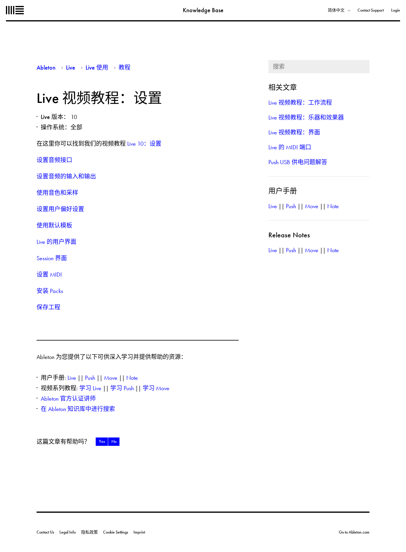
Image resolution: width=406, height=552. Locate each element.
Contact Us (45, 532)
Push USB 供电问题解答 (297, 162)
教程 (124, 67)
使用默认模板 (54, 225)
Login (395, 10)
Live (70, 67)
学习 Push (122, 388)
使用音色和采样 (57, 193)
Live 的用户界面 (56, 242)
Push (90, 378)
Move (110, 378)
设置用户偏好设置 (60, 209)
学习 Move (156, 388)
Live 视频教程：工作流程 (300, 102)
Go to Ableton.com (354, 532)
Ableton (15, 10)
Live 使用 (97, 67)
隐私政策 (89, 532)
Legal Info (67, 532)
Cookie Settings (115, 532)
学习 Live (90, 388)
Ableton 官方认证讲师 (68, 398)
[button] (102, 441)
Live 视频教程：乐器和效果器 (306, 117)
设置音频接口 (54, 160)
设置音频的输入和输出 (66, 176)
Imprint (139, 532)
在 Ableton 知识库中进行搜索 (78, 409)
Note (132, 378)
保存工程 (48, 307)
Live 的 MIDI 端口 (289, 147)
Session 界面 (52, 258)
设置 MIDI (49, 274)
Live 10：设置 (144, 144)
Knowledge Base (203, 10)
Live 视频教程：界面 (294, 132)
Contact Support (371, 10)
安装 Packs (50, 291)
